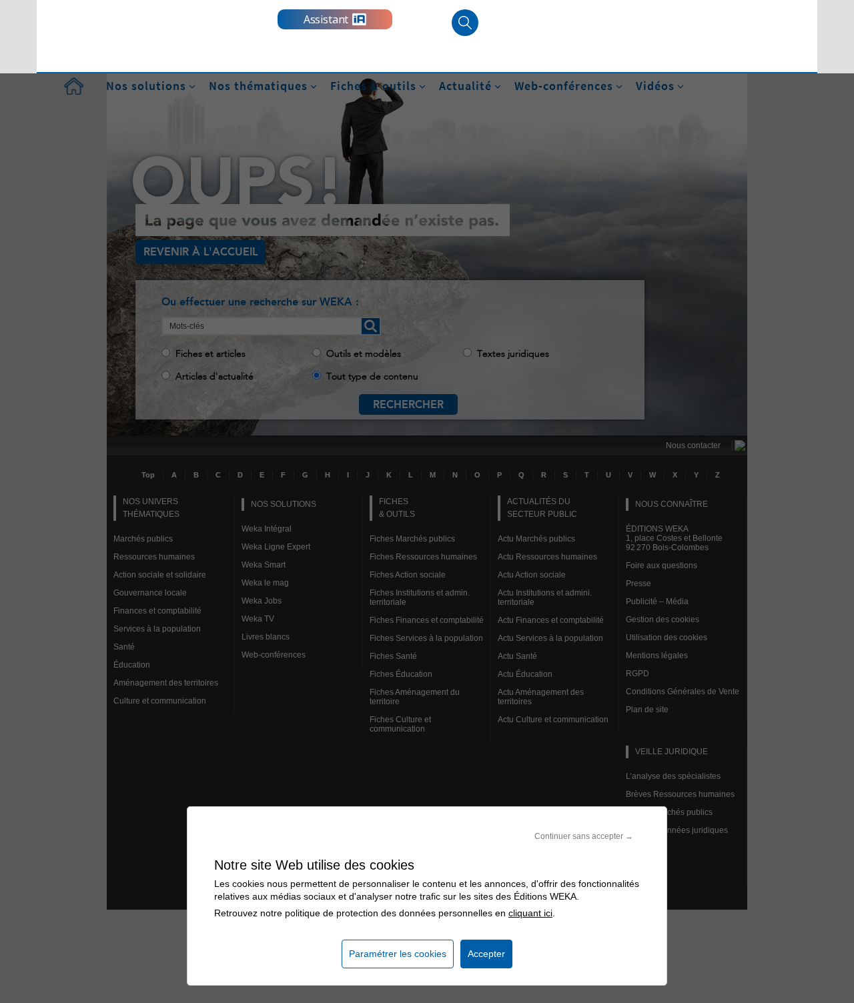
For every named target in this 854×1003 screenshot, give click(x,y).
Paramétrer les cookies (397, 953)
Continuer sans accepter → (583, 836)
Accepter (486, 953)
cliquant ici (530, 913)
